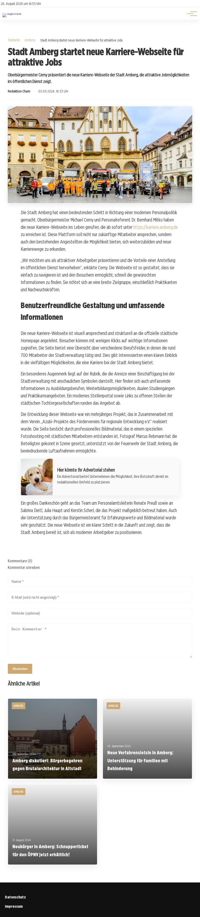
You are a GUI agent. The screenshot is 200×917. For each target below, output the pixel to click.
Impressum (14, 906)
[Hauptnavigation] (190, 13)
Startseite (14, 40)
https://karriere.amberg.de (155, 227)
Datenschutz (15, 897)
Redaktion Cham (19, 91)
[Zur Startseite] (11, 13)
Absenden (20, 669)
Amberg (30, 40)
